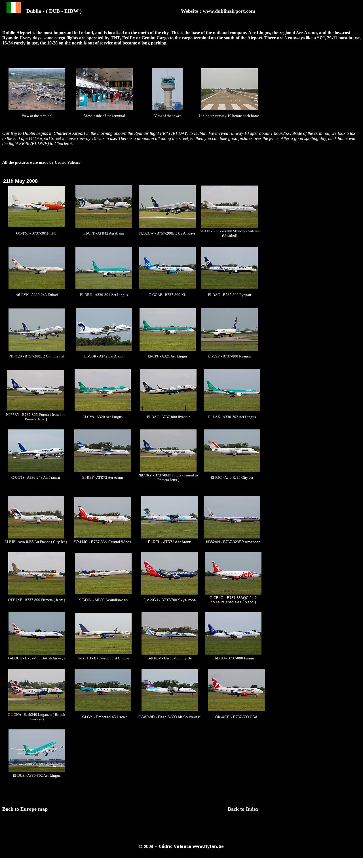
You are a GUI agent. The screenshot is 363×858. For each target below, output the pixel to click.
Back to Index (243, 809)
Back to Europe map (25, 809)
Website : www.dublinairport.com (218, 11)
